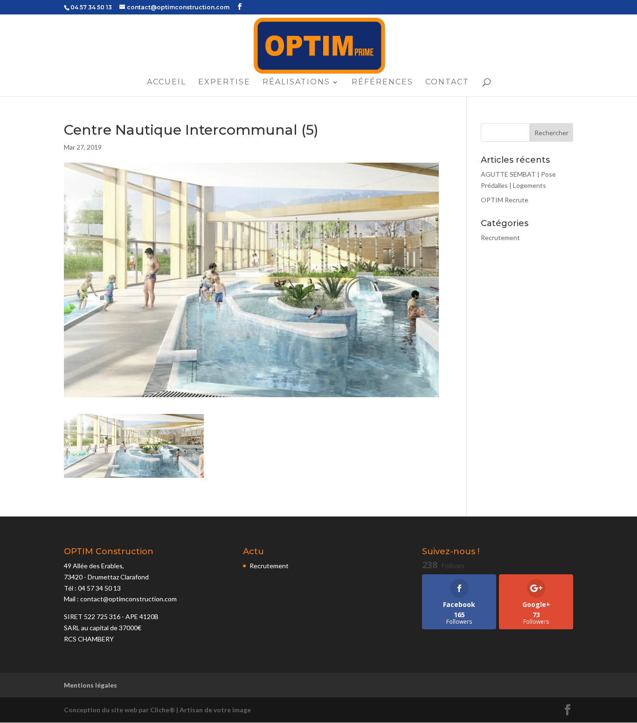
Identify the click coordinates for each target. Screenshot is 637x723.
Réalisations (296, 82)
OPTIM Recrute (504, 200)
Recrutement (500, 237)
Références (382, 82)
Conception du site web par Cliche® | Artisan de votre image (157, 710)
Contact (447, 82)
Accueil (166, 82)
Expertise (224, 82)
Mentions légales (90, 685)
